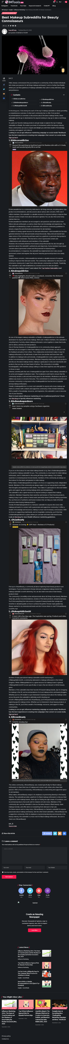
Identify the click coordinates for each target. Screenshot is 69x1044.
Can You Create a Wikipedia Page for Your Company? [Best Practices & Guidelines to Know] (28, 973)
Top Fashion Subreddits (50, 268)
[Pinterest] (38, 893)
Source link (13, 826)
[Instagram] (47, 893)
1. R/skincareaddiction (19, 99)
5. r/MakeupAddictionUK (20, 105)
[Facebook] (21, 893)
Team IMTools (12, 30)
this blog (15, 398)
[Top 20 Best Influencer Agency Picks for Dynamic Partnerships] (46, 965)
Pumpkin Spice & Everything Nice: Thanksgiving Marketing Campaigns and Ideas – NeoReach (59, 1015)
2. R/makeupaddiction (47, 99)
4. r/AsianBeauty (46, 102)
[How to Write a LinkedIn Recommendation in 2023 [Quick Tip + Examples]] (46, 984)
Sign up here (13, 137)
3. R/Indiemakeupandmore (20, 102)
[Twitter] (30, 893)
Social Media (26, 978)
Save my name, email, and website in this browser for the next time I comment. (26, 872)
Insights (20, 978)
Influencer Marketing (9, 13)
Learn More (34, 930)
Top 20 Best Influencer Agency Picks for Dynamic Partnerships (26, 1013)
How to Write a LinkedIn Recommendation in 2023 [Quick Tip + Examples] (29, 983)
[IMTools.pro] (14, 2)
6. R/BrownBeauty (46, 105)
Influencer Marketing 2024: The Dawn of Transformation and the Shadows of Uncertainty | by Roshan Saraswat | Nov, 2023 (9, 1017)
